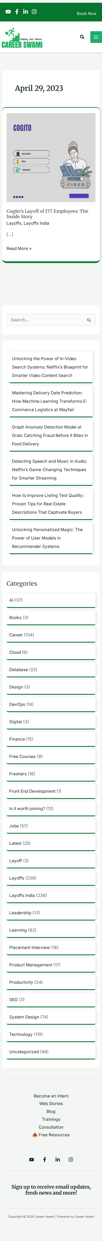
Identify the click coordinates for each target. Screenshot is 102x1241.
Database (18, 669)
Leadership (20, 912)
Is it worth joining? (27, 808)
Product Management (30, 964)
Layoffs (14, 223)
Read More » (19, 248)
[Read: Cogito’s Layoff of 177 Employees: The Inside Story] (51, 157)
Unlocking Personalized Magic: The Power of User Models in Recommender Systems (47, 538)
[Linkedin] (25, 11)
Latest (15, 843)
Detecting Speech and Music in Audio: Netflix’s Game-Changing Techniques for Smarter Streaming (49, 470)
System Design (24, 1017)
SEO (13, 999)
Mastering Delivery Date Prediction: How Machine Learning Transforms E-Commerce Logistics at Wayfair (50, 401)
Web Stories (51, 1103)
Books (15, 617)
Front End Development (32, 791)
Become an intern (51, 1096)
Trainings (51, 1119)
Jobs (14, 826)
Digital (15, 721)
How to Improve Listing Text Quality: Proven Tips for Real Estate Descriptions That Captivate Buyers (48, 504)
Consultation (51, 1127)
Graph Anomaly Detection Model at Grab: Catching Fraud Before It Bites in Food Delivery (50, 435)
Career (16, 634)
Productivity (21, 982)
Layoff (15, 860)
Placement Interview (29, 947)
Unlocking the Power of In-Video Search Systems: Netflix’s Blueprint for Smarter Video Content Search (50, 367)
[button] (82, 37)
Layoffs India (36, 223)
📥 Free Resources (51, 1134)
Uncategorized (24, 1051)
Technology (21, 1034)
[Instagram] (34, 11)
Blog (51, 1111)
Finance (17, 739)
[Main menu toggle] (96, 37)
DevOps (17, 704)
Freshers (18, 773)
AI (11, 600)
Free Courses (22, 756)
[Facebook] (17, 11)
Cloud (15, 652)
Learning (18, 930)
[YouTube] (8, 11)
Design (16, 687)
